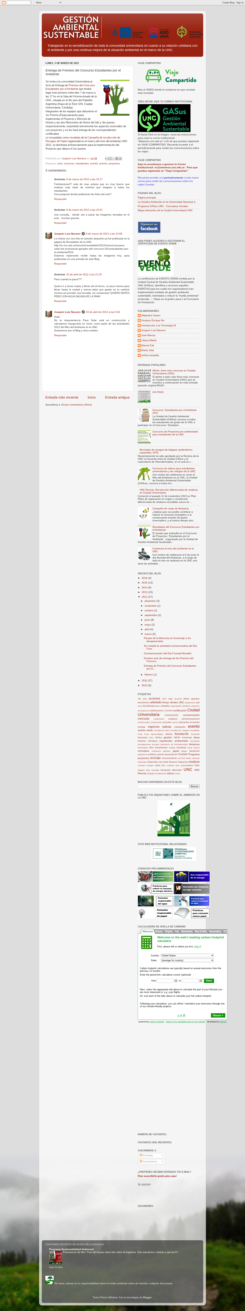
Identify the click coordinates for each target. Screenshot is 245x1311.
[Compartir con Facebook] (117, 158)
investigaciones (144, 744)
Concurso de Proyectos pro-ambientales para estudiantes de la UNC (175, 433)
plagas (184, 751)
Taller (197, 765)
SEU (163, 765)
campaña (165, 706)
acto (60, 163)
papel (176, 751)
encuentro (195, 722)
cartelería (186, 706)
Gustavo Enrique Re (152, 320)
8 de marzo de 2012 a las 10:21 (84, 210)
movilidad (181, 747)
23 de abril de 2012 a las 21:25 (84, 274)
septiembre (151, 615)
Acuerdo (178, 699)
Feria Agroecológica (153, 734)
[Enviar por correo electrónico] (107, 158)
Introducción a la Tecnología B (158, 325)
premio (103, 163)
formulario (143, 737)
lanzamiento (143, 748)
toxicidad (155, 770)
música (196, 748)
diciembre (150, 601)
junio (148, 620)
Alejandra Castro (150, 315)
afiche (186, 699)
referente (196, 758)
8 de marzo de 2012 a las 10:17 (84, 179)
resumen (141, 765)
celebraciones (157, 710)
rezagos (150, 765)
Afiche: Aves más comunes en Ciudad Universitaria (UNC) (173, 372)
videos (170, 773)
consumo (166, 722)
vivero (177, 773)
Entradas (147, 1155)
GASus (158, 737)
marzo (148, 634)
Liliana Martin (149, 340)
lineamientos (161, 747)
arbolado (156, 702)
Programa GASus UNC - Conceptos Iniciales (163, 206)
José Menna (148, 335)
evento (94, 163)
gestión (168, 737)
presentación (171, 754)
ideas (197, 737)
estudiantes (82, 163)
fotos (151, 737)
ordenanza (156, 751)
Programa (194, 754)
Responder (60, 199)
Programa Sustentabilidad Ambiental (71, 1249)
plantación (194, 751)
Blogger (147, 1297)
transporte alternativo (171, 770)
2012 (145, 597)
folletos (169, 734)
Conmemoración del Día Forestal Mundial (167, 653)
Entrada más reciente (61, 397)
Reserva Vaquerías (178, 762)
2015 (145, 582)
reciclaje (155, 757)
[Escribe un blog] (110, 158)
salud (157, 765)
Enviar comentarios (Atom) (77, 404)
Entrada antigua (117, 397)
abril (147, 629)
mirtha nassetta (150, 355)
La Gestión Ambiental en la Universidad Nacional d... (167, 202)
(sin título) (158, 392)
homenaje (187, 737)
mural (189, 748)
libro (151, 747)
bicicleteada (149, 706)
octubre (149, 610)
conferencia (159, 719)
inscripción (195, 741)
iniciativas (153, 741)
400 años (142, 699)
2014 (145, 587)
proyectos (114, 163)
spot (177, 765)
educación (184, 722)
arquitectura (190, 702)
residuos (194, 761)
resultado (75, 137)
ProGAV (182, 754)
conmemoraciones (191, 719)
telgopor (141, 770)
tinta (148, 770)
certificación (180, 710)
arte (198, 702)
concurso (69, 163)
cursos (175, 722)
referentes (142, 762)
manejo (172, 748)
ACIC (164, 699)
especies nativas (159, 726)
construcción (156, 722)
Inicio (92, 397)
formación (195, 734)
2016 (145, 578)
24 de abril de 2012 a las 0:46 (103, 312)
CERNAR (168, 711)
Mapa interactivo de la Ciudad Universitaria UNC (165, 210)
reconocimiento (169, 758)
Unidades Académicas (156, 773)
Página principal (147, 197)
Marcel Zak (147, 345)
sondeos (170, 765)
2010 (145, 685)
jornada (155, 744)
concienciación (191, 715)
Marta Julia (147, 350)
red (179, 758)
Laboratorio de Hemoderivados (174, 744)
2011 (145, 680)
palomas (166, 751)
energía (141, 727)
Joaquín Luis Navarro (67, 233)
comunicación (171, 715)
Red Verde (186, 758)
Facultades (195, 730)
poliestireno (143, 754)
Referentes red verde (157, 762)
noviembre (151, 605)
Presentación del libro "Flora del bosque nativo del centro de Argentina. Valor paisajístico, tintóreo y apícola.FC (121, 1252)
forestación (182, 733)
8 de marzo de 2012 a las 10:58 (104, 233)
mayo (148, 624)
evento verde (145, 730)
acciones (154, 698)
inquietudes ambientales (173, 741)
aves (140, 706)
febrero (149, 674)
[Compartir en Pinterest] (120, 158)
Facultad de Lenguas (179, 730)
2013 (145, 592)
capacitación (175, 706)
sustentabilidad (186, 765)
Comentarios (149, 1161)
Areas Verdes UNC (173, 702)
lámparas (194, 744)
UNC (188, 769)
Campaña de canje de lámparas (170, 508)
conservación (144, 722)
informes (142, 741)
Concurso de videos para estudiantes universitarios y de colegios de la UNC (173, 470)
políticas (152, 754)
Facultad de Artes (162, 730)
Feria (140, 734)
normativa (143, 751)
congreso (172, 719)
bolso (157, 706)
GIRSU (177, 737)
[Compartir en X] (113, 158)
